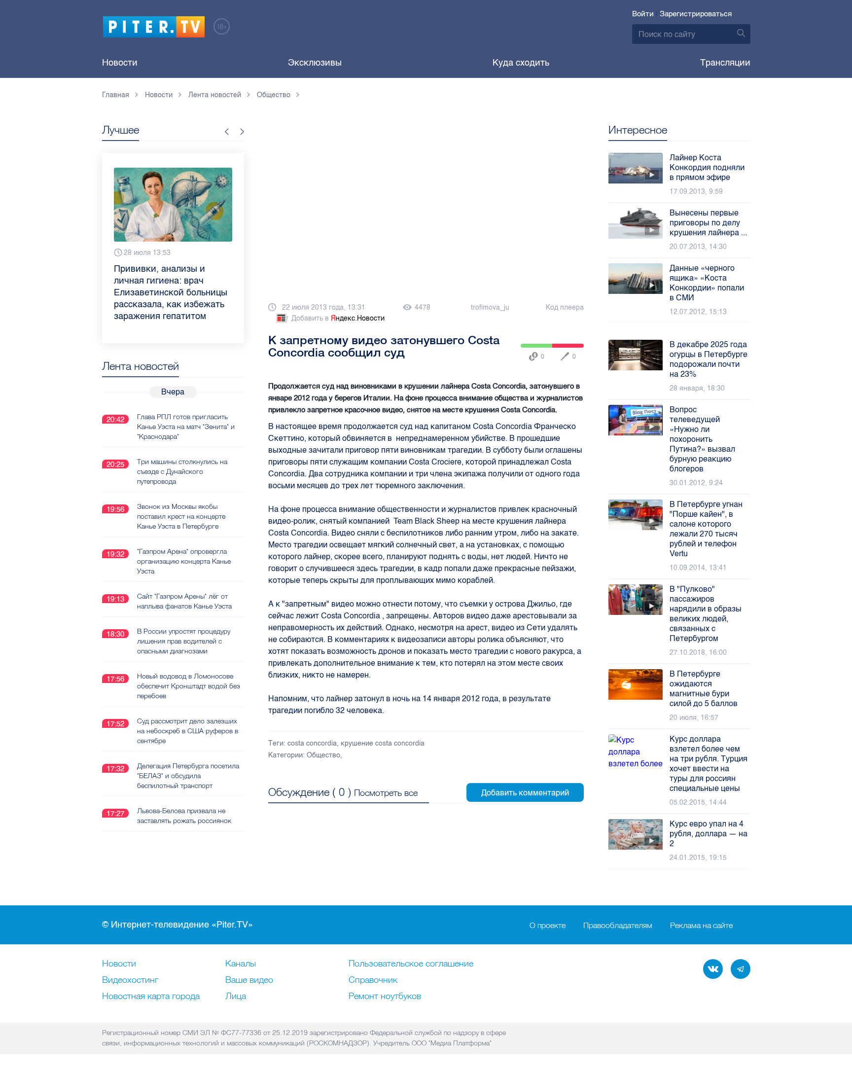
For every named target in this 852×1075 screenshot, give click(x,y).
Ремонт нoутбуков (385, 997)
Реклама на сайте (701, 925)
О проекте (548, 925)
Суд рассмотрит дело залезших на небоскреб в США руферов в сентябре (187, 731)
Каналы (240, 964)
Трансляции (725, 62)
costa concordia (312, 743)
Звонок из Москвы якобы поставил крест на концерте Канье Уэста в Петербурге (181, 516)
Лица (235, 997)
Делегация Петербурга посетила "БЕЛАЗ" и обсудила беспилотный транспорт (188, 775)
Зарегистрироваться (696, 13)
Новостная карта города (151, 997)
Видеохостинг (130, 980)
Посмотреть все (386, 792)
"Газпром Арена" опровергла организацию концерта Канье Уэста (184, 561)
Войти (643, 13)
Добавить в (338, 318)
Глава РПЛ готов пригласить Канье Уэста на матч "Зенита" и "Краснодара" (186, 426)
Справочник (373, 980)
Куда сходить (521, 62)
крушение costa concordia (383, 743)
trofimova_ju (490, 307)
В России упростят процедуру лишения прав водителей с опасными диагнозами (183, 641)
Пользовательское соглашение (411, 964)
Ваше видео (249, 980)
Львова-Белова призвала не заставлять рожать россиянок (184, 815)
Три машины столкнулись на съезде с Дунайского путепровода (182, 471)
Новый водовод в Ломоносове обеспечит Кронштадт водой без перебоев (188, 686)
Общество (323, 755)
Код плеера (565, 307)
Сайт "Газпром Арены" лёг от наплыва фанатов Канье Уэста (184, 601)
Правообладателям (617, 925)
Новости (120, 62)
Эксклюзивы (315, 62)
